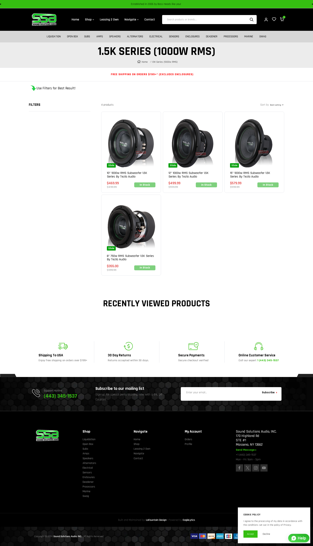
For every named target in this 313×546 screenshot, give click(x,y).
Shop (136, 444)
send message (245, 450)
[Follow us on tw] (247, 468)
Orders (188, 439)
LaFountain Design (156, 520)
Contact (138, 458)
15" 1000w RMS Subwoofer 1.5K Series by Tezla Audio (250, 174)
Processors (231, 36)
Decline (266, 534)
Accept (250, 534)
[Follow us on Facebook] (239, 468)
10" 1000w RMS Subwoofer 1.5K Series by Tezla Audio (127, 174)
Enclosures (192, 36)
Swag (262, 36)
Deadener (211, 36)
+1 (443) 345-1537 (246, 455)
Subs (87, 36)
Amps (99, 36)
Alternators (135, 36)
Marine (248, 36)
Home (145, 62)
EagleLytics (189, 520)
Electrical (156, 36)
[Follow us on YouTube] (264, 468)
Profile (188, 444)
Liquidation (54, 36)
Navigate (139, 453)
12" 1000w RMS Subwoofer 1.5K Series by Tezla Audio (188, 174)
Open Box (72, 36)
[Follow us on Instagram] (255, 468)
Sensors (174, 36)
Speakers (115, 36)
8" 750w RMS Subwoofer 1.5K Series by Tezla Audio (130, 257)
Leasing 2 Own (142, 449)
